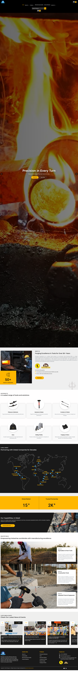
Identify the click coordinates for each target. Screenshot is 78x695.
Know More (43, 177)
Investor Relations (47, 4)
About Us (23, 654)
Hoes (41, 655)
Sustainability (24, 655)
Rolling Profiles (42, 660)
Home (23, 4)
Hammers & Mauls (43, 657)
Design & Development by (25, 668)
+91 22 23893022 (64, 654)
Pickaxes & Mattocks (43, 654)
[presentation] (1, 174)
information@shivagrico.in (65, 655)
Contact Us (35, 177)
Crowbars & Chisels (43, 659)
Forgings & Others (43, 662)
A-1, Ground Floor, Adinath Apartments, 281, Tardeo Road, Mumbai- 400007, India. (68, 658)
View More (39, 377)
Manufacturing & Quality (39, 4)
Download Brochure (7, 525)
